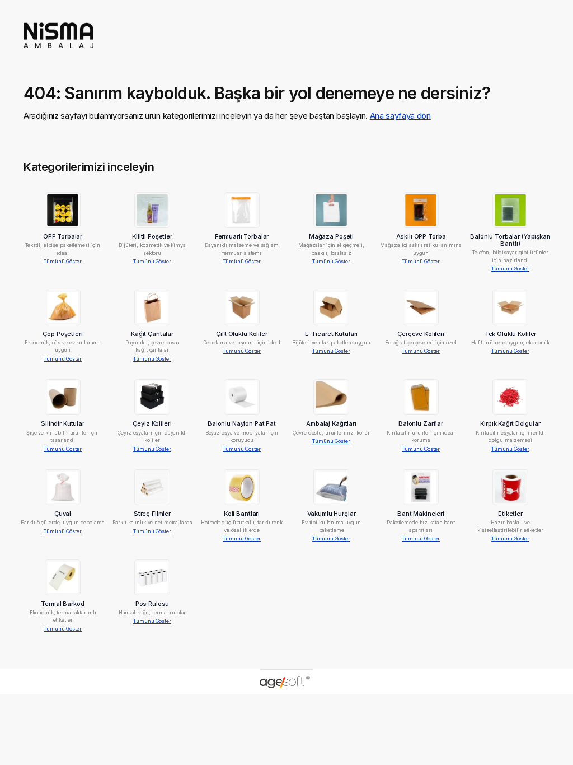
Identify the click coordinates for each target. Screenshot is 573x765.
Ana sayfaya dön (400, 115)
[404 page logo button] (58, 52)
